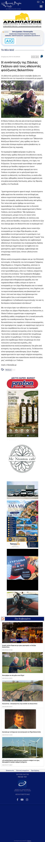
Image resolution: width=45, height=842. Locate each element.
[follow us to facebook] (17, 799)
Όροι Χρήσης (35, 770)
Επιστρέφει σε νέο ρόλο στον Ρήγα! (13, 675)
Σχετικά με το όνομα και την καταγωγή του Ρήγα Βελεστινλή (21, 732)
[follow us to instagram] (27, 799)
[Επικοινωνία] (38, 2)
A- (35, 57)
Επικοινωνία (10, 770)
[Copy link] (41, 56)
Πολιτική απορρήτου (22, 770)
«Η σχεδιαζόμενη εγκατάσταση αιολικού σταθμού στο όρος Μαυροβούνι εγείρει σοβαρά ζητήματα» (20, 761)
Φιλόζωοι (8, 370)
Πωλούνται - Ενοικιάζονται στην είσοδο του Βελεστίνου (19, 703)
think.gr (29, 840)
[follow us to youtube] (22, 799)
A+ (32, 57)
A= (37, 57)
